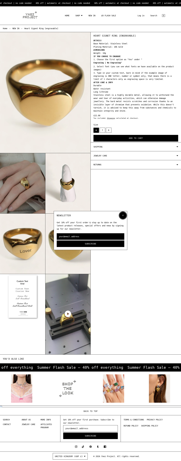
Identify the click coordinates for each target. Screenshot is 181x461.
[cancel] (122, 215)
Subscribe (90, 244)
